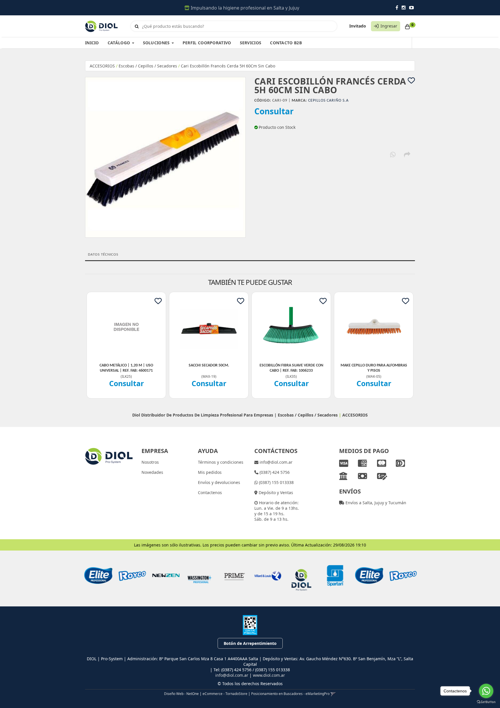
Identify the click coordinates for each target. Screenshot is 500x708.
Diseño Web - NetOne (181, 693)
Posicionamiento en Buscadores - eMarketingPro (290, 693)
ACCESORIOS (102, 66)
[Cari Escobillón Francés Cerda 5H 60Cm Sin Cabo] (165, 157)
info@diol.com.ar (275, 462)
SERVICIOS (251, 42)
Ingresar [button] (388, 26)
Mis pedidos (210, 472)
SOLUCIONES (157, 42)
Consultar (274, 111)
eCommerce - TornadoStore (225, 693)
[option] (98, 575)
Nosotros (150, 462)
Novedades (152, 472)
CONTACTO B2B (286, 42)
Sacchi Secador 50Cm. (209, 365)
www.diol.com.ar (269, 675)
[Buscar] (136, 26)
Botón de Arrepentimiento (250, 643)
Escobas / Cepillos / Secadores (148, 66)
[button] (333, 693)
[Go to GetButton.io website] (486, 702)
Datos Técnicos (103, 254)
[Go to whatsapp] (486, 691)
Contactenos (210, 492)
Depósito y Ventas (275, 492)
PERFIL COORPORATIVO (207, 42)
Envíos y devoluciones (219, 482)
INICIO (92, 42)
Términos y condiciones (220, 462)
